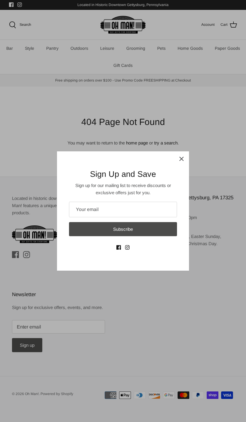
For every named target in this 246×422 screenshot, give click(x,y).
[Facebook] (118, 247)
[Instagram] (127, 247)
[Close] (181, 158)
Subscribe (123, 229)
